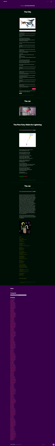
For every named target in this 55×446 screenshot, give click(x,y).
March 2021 (12, 353)
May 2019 (11, 374)
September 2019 (12, 370)
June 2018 (11, 385)
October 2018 (12, 381)
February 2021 (12, 354)
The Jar (27, 101)
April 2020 (11, 363)
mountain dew (29, 118)
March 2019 (12, 376)
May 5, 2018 (27, 103)
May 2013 (11, 439)
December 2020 (12, 356)
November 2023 (12, 324)
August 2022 (12, 336)
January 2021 (12, 355)
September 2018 (12, 382)
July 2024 (11, 318)
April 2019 (11, 375)
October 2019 (12, 369)
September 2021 (12, 347)
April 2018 (11, 387)
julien (23, 103)
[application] (27, 130)
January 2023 (12, 331)
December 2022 (12, 332)
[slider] (35, 130)
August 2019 (12, 371)
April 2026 (11, 301)
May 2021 (11, 351)
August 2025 (12, 308)
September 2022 (12, 335)
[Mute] (33, 191)
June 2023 (11, 329)
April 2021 (11, 352)
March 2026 (12, 302)
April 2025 (11, 310)
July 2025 (11, 309)
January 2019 (12, 378)
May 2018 (11, 386)
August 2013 (12, 437)
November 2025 (12, 305)
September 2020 (12, 359)
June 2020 (11, 361)
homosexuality (21, 118)
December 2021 (12, 344)
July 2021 (11, 349)
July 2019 (11, 372)
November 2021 (12, 345)
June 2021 (11, 350)
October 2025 (12, 306)
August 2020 (12, 360)
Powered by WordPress (18, 444)
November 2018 (12, 380)
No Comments (31, 103)
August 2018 (12, 383)
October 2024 (12, 315)
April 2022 (11, 340)
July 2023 (11, 328)
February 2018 (12, 389)
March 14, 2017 (27, 188)
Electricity (25, 176)
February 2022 (12, 342)
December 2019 (12, 367)
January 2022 (12, 343)
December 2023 (12, 323)
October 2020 (12, 358)
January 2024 (12, 322)
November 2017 (12, 391)
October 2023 (12, 325)
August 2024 (12, 317)
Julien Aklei (5, 1)
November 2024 (12, 314)
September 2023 (12, 326)
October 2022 (12, 334)
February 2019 (12, 377)
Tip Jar (48, 1)
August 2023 (12, 327)
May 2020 (11, 362)
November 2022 (12, 333)
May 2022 (11, 339)
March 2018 (12, 388)
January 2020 (12, 366)
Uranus (24, 282)
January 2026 (12, 304)
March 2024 (12, 321)
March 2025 (12, 311)
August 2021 (12, 348)
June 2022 (11, 338)
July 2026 (11, 300)
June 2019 (11, 373)
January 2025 (12, 312)
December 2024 (12, 313)
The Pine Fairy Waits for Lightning (27, 125)
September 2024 (12, 316)
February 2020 (12, 365)
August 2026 (12, 299)
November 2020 (12, 357)
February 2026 (12, 303)
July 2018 (11, 384)
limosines (24, 118)
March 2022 (12, 341)
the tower (22, 282)
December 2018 (12, 379)
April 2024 (11, 320)
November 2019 (12, 368)
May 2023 (11, 330)
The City (27, 12)
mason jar (26, 118)
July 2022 (11, 337)
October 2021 (12, 346)
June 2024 (11, 319)
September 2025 (12, 307)
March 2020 (12, 364)
